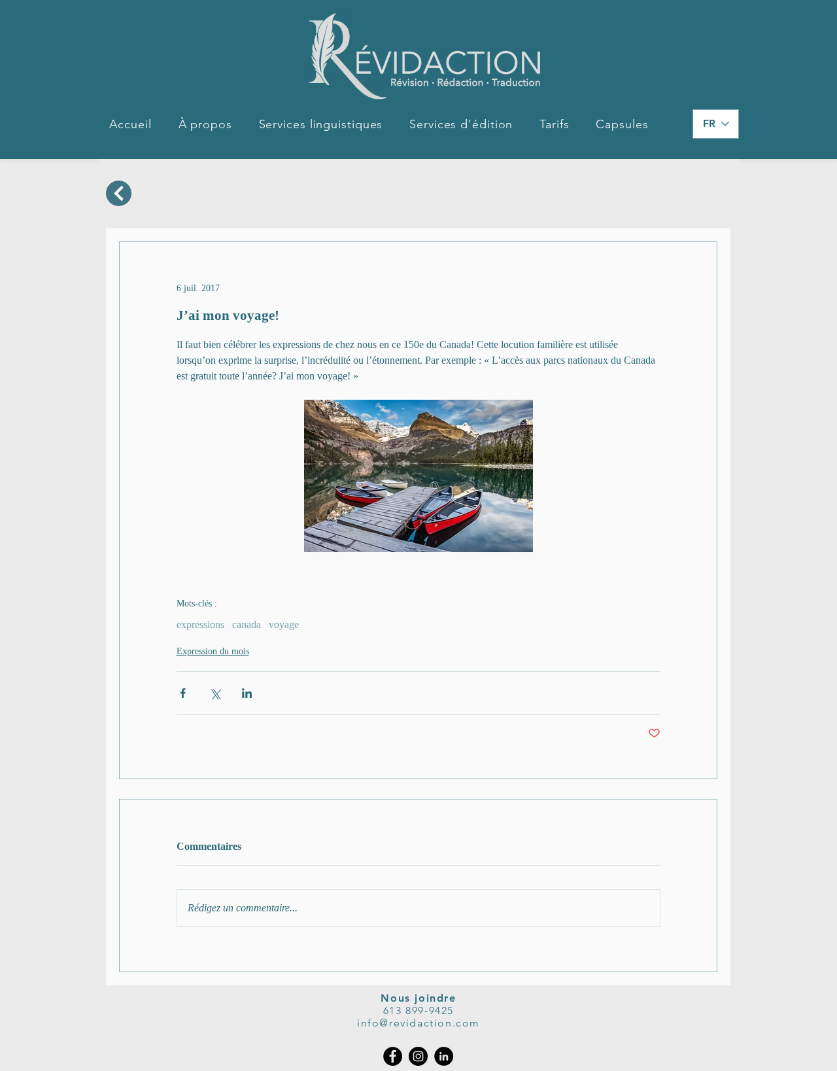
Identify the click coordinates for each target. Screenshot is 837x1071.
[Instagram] (418, 1056)
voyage (284, 624)
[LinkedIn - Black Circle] (443, 1056)
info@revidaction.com (418, 1023)
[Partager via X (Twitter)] (215, 693)
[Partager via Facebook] (183, 693)
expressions (200, 624)
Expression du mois (213, 651)
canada (246, 624)
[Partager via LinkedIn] (247, 693)
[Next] (118, 193)
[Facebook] (392, 1056)
